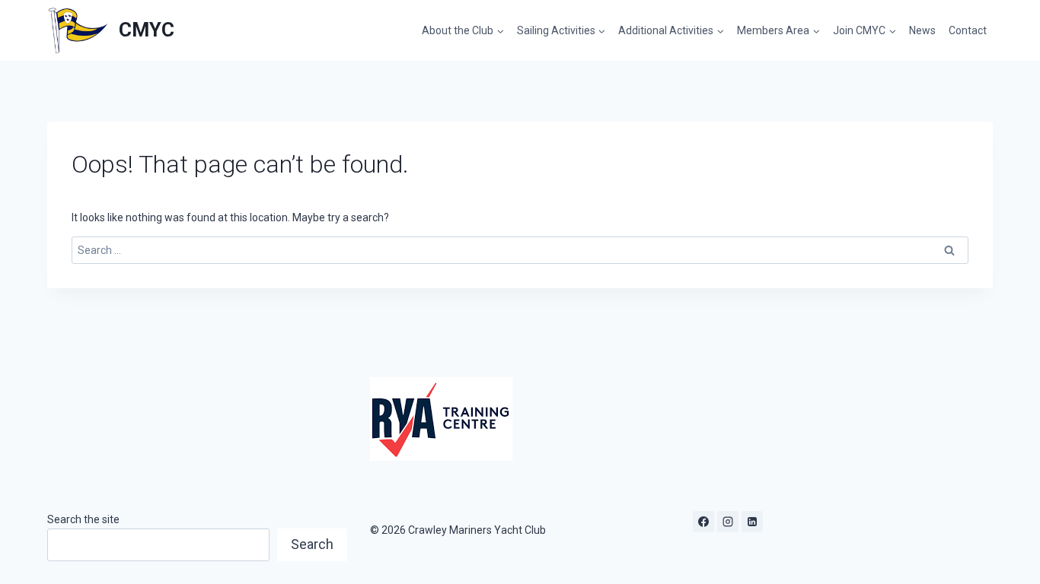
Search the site (83, 519)
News (922, 30)
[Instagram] (728, 521)
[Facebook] (703, 521)
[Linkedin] (752, 521)
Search (312, 544)
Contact (968, 30)
